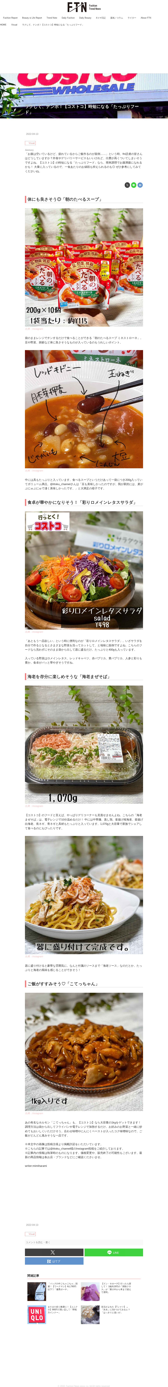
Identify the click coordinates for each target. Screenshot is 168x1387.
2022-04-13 (32, 134)
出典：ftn (163, 117)
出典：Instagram (34, 329)
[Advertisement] (84, 50)
